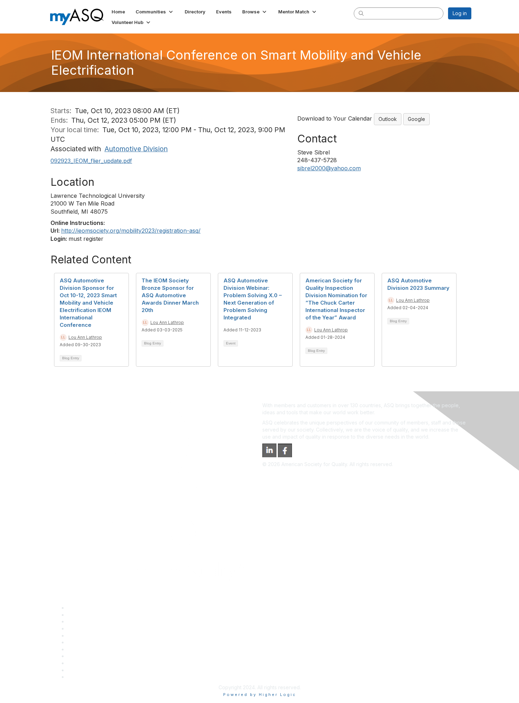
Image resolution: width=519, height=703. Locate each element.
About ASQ (80, 608)
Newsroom (80, 677)
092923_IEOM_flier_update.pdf (91, 160)
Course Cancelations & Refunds (104, 656)
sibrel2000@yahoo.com (329, 168)
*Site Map (79, 670)
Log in (460, 13)
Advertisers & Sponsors (94, 663)
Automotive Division (136, 149)
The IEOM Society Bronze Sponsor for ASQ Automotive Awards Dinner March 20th (170, 295)
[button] (154, 11)
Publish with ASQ (86, 628)
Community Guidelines (93, 635)
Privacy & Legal (85, 615)
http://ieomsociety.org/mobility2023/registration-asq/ (131, 230)
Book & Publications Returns (100, 642)
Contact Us (80, 649)
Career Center (84, 621)
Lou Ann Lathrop (85, 337)
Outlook (387, 119)
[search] (361, 13)
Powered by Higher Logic (259, 694)
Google (416, 119)
